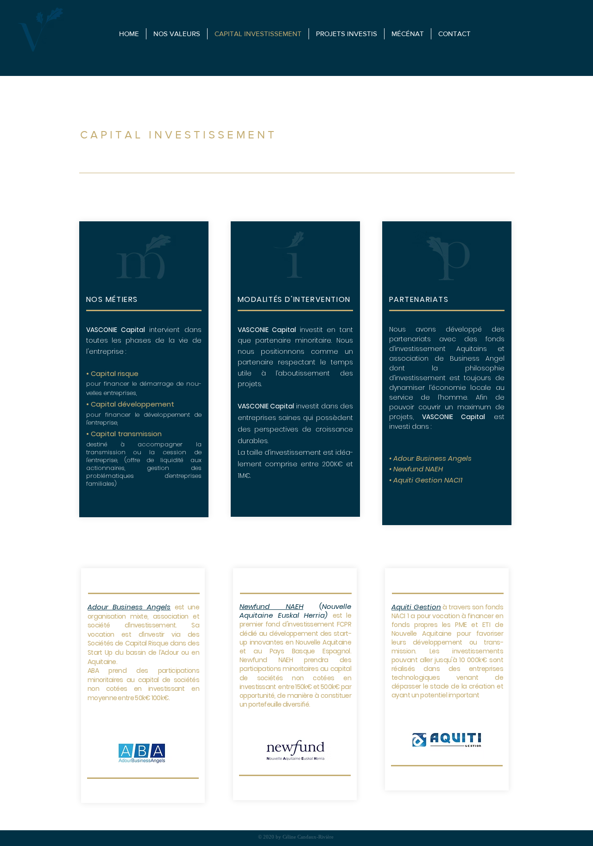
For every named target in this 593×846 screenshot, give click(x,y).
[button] (454, 33)
